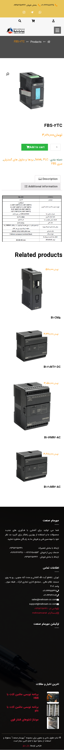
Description (50, 179)
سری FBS (56, 164)
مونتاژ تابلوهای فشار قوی (25, 720)
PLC (45, 159)
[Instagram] (24, 12)
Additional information (42, 186)
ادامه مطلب (54, 265)
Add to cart (37, 147)
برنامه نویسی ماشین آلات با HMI (23, 696)
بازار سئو (26, 745)
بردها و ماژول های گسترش (18, 159)
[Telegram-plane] (32, 12)
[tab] (47, 179)
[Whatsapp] (40, 12)
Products (35, 42)
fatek (38, 159)
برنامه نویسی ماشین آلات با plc (23, 709)
